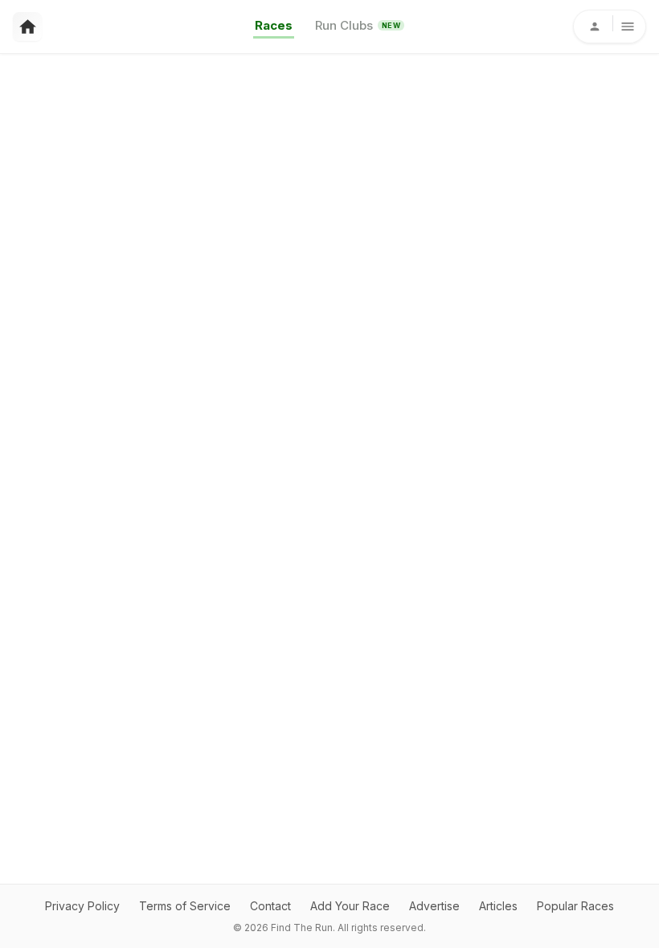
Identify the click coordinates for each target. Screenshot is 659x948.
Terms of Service (185, 906)
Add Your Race (350, 906)
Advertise (434, 906)
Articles (498, 906)
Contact (270, 906)
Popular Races (575, 906)
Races (274, 25)
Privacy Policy (82, 906)
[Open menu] (609, 26)
